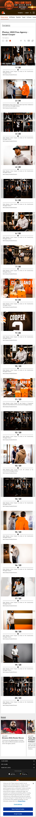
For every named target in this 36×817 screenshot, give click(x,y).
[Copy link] (32, 40)
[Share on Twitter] (25, 41)
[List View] (10, 40)
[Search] (30, 13)
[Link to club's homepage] (3, 12)
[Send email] (28, 41)
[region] (18, 799)
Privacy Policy (21, 801)
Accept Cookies (18, 814)
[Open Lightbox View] (18, 61)
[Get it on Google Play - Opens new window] (23, 775)
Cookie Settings (18, 804)
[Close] (33, 783)
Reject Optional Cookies (18, 809)
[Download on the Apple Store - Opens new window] (12, 774)
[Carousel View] (3, 40)
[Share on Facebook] (21, 41)
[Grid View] (6, 40)
